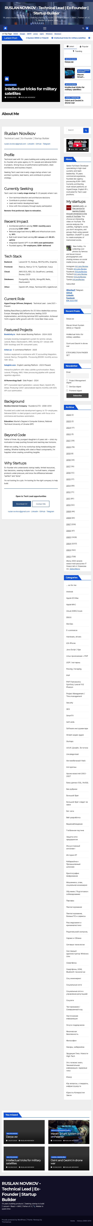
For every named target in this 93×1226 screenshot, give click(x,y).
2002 (68, 556)
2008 (68, 518)
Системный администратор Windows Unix (77, 953)
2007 (68, 524)
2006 (68, 531)
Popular (85, 46)
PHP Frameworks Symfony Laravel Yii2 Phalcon (75, 684)
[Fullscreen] (87, 149)
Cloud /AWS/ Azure (74, 611)
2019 (68, 453)
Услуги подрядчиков (75, 1025)
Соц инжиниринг (73, 978)
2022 (68, 434)
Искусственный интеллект (83, 71)
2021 (68, 441)
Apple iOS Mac (72, 598)
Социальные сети (74, 985)
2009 (68, 511)
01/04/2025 (16, 97)
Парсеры (70, 901)
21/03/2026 (57, 1140)
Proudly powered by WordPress (14, 1220)
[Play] (69, 149)
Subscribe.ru (75, 569)
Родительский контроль (77, 932)
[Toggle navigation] (45, 28)
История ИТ (71, 855)
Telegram (46, 144)
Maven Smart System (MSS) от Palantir (67, 1135)
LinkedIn (30, 144)
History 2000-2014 (84, 1221)
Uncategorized (71, 59)
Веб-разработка (73, 817)
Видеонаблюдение (74, 824)
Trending (78, 51)
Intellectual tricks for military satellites (75, 88)
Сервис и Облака (73, 938)
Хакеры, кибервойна (17, 85)
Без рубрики (71, 789)
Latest (71, 46)
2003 (68, 550)
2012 (68, 492)
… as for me (71, 585)
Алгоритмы (71, 767)
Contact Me (41, 504)
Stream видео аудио (75, 735)
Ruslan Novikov (32, 97)
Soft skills (70, 722)
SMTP (29, 34)
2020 (68, 447)
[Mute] (84, 149)
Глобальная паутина (75, 830)
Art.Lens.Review (81, 266)
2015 (68, 479)
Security (69, 703)
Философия (71, 1041)
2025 (68, 421)
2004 (68, 544)
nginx (42, 34)
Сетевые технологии (75, 945)
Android (69, 592)
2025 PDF (72, 300)
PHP (68, 675)
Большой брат (72, 795)
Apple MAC (71, 604)
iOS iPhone (70, 643)
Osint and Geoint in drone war (32, 91)
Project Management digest (76, 381)
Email (68, 372)
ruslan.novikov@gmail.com (15, 144)
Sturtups (70, 741)
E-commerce (71, 630)
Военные (58, 34)
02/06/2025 (13, 1167)
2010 (68, 505)
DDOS (16, 34)
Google (22, 34)
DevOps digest (75, 387)
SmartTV (70, 716)
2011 (68, 499)
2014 (68, 486)
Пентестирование (74, 907)
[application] (77, 145)
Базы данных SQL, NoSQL (77, 783)
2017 (68, 466)
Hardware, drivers (73, 637)
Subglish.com (10, 365)
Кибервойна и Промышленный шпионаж (73, 864)
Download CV (21, 504)
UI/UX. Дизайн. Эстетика (77, 748)
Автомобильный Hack (76, 761)
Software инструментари (77, 728)
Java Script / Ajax (73, 650)
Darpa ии (69, 62)
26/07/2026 (13, 1140)
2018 (68, 460)
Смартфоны (71, 963)
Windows (49, 34)
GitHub (38, 144)
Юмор (69, 1077)
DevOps (69, 624)
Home (72, 1221)
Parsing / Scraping (74, 669)
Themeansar (6, 1222)
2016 (68, 473)
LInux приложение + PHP (77, 656)
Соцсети (70, 1000)
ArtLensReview (81, 272)
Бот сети (70, 811)
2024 (68, 428)
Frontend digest (75, 391)
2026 (68, 415)
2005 (68, 537)
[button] (83, 28)
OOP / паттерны (73, 662)
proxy (36, 34)
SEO (68, 709)
